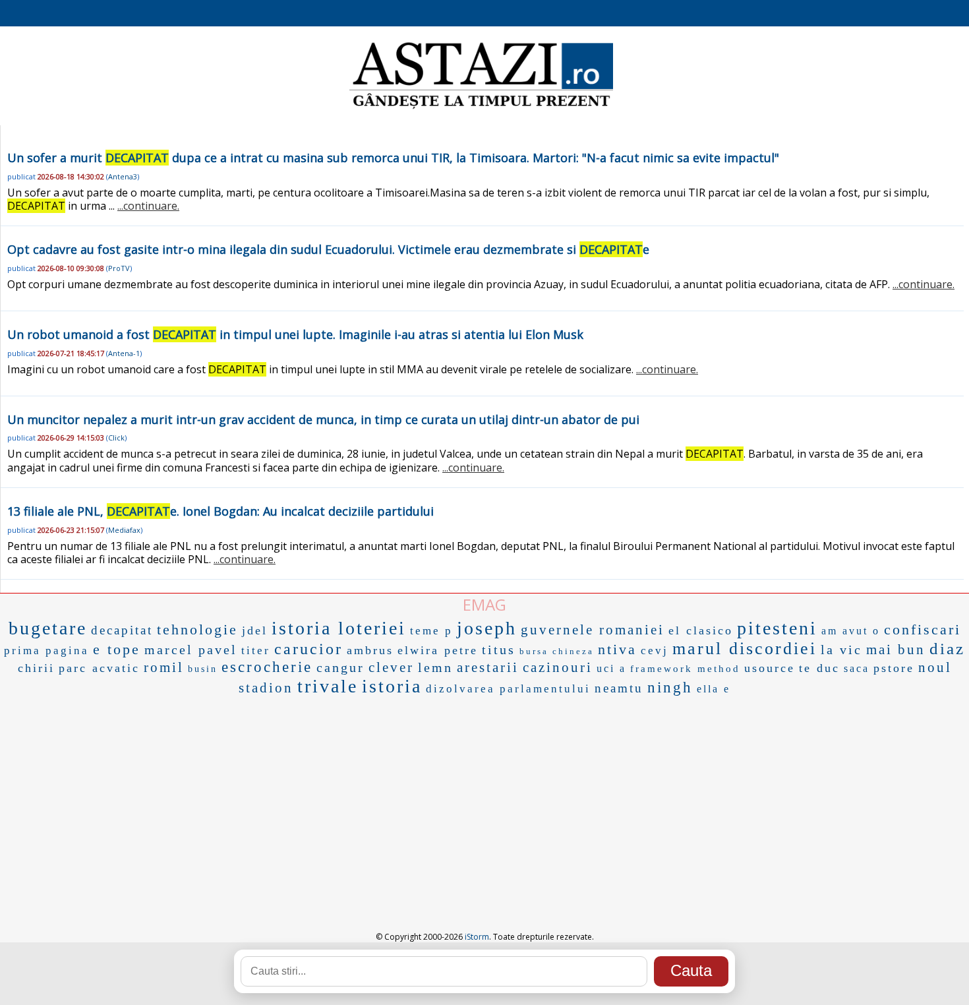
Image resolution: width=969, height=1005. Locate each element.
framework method (685, 668)
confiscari (922, 629)
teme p (431, 630)
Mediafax (124, 530)
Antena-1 (124, 353)
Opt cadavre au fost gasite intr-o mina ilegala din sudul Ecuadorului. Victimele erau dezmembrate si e (328, 249)
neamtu (619, 688)
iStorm (477, 936)
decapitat (122, 630)
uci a (611, 668)
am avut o (850, 630)
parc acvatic (99, 668)
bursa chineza (556, 651)
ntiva (617, 649)
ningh (670, 687)
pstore (893, 668)
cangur (340, 667)
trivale (327, 686)
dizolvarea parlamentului (508, 689)
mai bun (895, 649)
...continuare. (148, 205)
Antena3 (122, 176)
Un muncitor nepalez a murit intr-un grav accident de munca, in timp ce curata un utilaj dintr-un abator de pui (323, 419)
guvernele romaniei (592, 630)
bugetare (48, 628)
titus (498, 649)
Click (116, 437)
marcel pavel (190, 649)
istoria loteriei (339, 628)
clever (391, 667)
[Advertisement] (484, 798)
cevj (654, 650)
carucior (308, 648)
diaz (947, 648)
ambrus (370, 650)
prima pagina (46, 650)
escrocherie (266, 667)
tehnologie (197, 629)
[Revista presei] (481, 107)
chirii (36, 668)
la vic (841, 649)
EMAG (484, 604)
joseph (487, 628)
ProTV (119, 268)
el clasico (700, 630)
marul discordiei (744, 648)
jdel (255, 630)
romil (164, 667)
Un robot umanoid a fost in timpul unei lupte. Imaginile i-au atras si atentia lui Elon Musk (295, 334)
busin (203, 669)
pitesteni (777, 628)
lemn (435, 667)
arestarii (488, 667)
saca (856, 668)
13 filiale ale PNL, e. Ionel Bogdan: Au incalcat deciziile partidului (220, 511)
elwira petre (437, 650)
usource (769, 668)
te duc (819, 668)
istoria (392, 686)
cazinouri (558, 667)
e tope (116, 649)
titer (255, 650)
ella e (713, 688)
